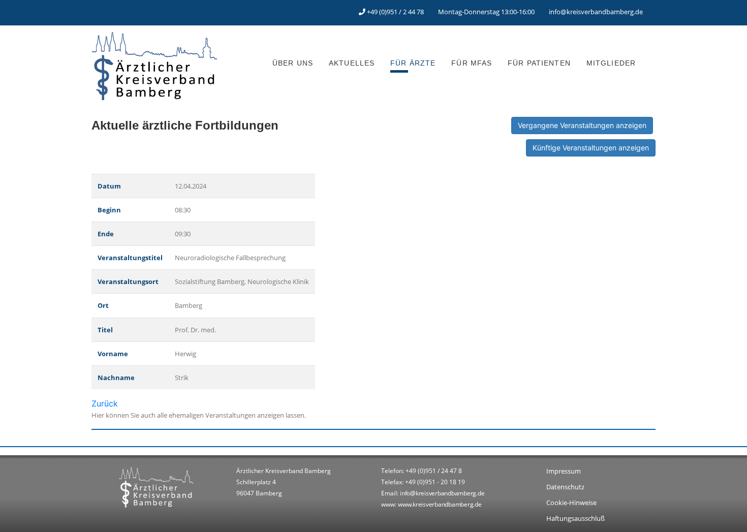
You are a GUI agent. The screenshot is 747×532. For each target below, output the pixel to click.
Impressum (563, 471)
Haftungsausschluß (575, 518)
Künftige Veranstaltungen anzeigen (591, 147)
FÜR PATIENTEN (539, 63)
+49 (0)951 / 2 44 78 (395, 11)
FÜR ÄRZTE (412, 63)
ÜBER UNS (292, 63)
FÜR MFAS (471, 63)
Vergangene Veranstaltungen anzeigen (582, 125)
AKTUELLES (352, 63)
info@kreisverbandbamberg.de (596, 11)
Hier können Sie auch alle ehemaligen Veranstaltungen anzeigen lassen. (198, 415)
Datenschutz (565, 486)
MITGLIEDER (611, 63)
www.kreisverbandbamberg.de (440, 504)
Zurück (104, 403)
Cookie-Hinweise (571, 502)
